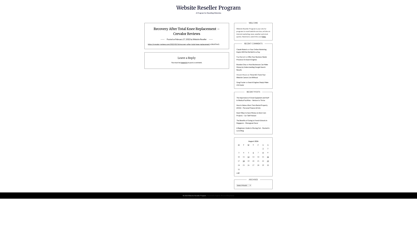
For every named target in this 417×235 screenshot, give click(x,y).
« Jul (237, 173)
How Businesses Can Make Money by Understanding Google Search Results (252, 67)
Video (264, 37)
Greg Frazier (241, 82)
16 (268, 157)
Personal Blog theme (227, 195)
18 (244, 161)
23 (268, 161)
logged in (184, 62)
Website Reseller (200, 39)
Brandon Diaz (241, 64)
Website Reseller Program (208, 7)
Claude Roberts (242, 49)
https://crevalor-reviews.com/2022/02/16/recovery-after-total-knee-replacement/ (179, 44)
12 (248, 157)
